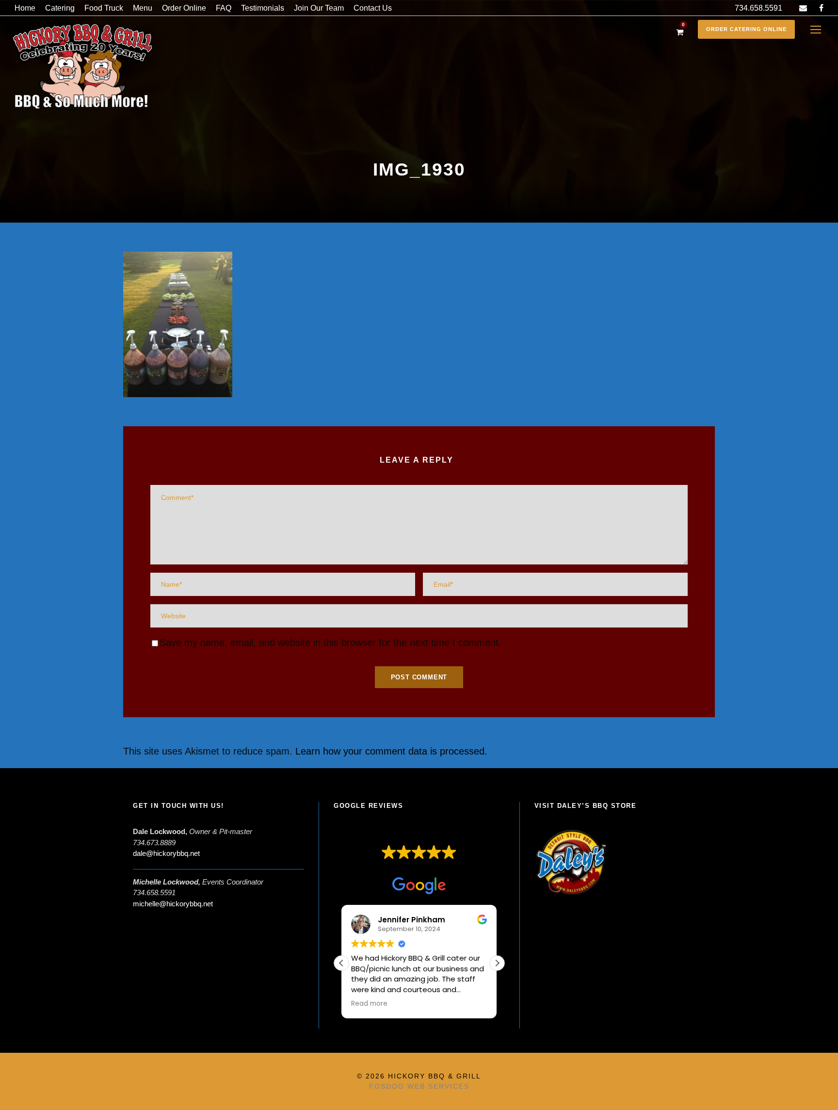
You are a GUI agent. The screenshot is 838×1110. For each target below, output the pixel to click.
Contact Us (373, 8)
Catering (60, 8)
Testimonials (262, 8)
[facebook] (821, 8)
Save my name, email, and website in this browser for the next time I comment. (330, 642)
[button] (497, 963)
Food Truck (103, 8)
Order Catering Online (746, 29)
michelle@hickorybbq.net (173, 904)
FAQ (223, 8)
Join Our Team (319, 8)
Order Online (184, 8)
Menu (142, 8)
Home (25, 8)
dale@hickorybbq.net (166, 853)
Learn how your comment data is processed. (391, 751)
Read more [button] (369, 1003)
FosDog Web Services (419, 1086)
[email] (803, 8)
